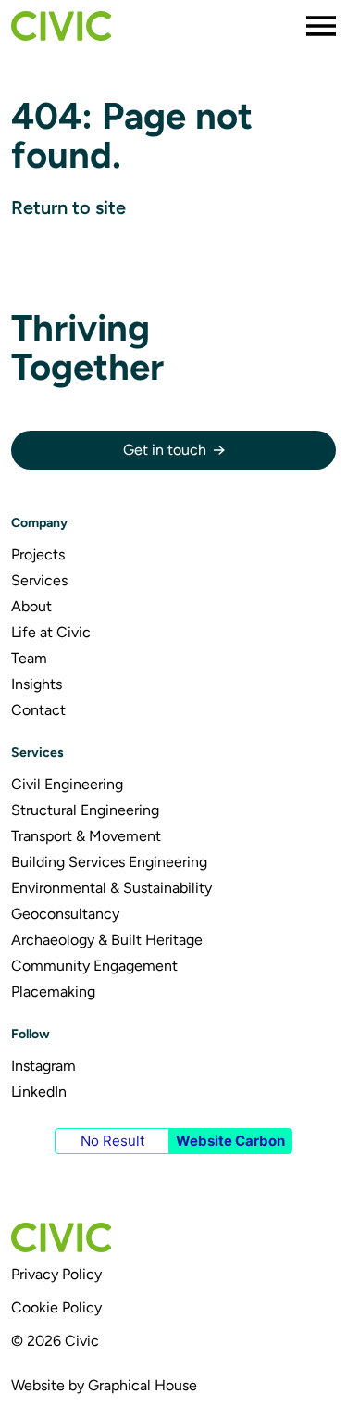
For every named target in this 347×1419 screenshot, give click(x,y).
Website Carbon (230, 1140)
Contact (38, 710)
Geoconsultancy (65, 914)
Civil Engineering (67, 784)
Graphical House (142, 1385)
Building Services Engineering (109, 862)
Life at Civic (51, 632)
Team (29, 658)
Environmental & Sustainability (111, 888)
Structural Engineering (85, 810)
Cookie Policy (56, 1307)
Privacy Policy (56, 1274)
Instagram (43, 1065)
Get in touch (164, 449)
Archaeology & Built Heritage (107, 939)
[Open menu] (321, 26)
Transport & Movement (86, 836)
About (31, 606)
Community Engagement (94, 965)
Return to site (68, 207)
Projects (38, 554)
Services (39, 580)
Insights (36, 684)
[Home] (61, 26)
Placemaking (53, 991)
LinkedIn (39, 1091)
